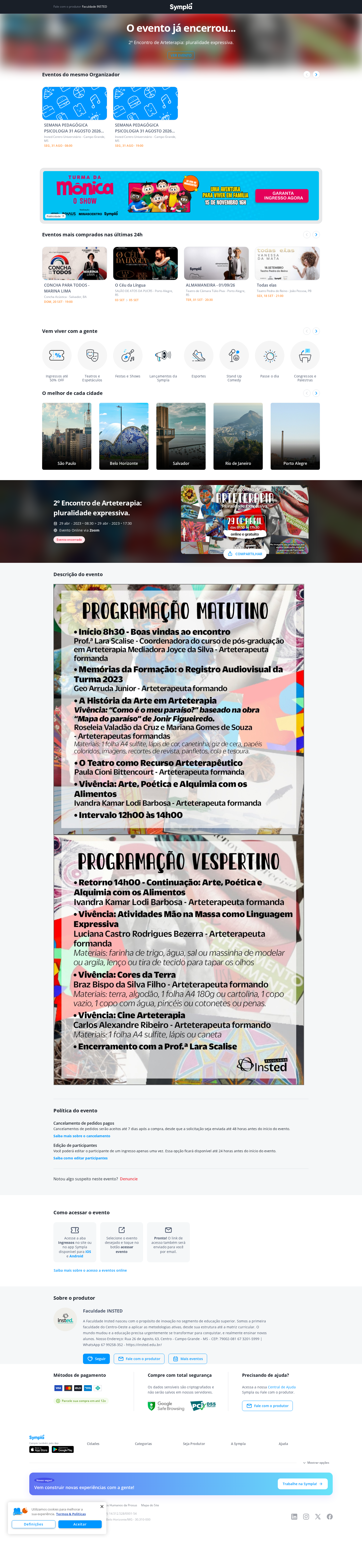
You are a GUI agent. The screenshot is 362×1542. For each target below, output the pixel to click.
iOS (88, 1251)
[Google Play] (63, 1449)
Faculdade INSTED (94, 6)
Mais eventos (192, 1358)
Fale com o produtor (143, 1358)
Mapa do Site (150, 1505)
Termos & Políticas (71, 1514)
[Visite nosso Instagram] (306, 1517)
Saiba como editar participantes (80, 1158)
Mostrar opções (318, 1463)
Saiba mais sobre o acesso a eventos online (90, 1270)
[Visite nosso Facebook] (330, 1517)
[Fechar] (102, 1506)
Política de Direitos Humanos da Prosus (110, 1505)
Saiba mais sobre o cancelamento (81, 1136)
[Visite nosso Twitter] (318, 1517)
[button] (20, 1512)
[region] (57, 1518)
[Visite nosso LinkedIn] (294, 1517)
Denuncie (129, 1179)
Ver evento (181, 55)
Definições (33, 1524)
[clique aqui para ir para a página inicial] (181, 7)
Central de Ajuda (282, 1387)
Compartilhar (248, 554)
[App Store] (39, 1449)
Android (76, 1256)
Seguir (100, 1358)
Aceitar (79, 1524)
